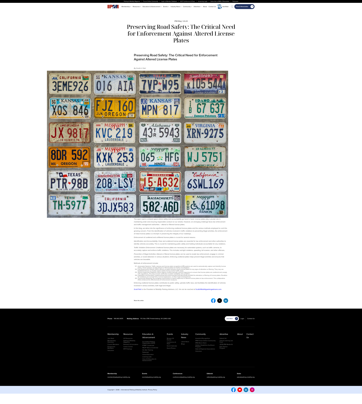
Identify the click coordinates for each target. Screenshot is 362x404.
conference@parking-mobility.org (184, 377)
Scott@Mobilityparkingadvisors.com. (209, 289)
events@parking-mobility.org (151, 377)
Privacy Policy (152, 390)
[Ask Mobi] (219, 6)
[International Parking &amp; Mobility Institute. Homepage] (113, 6)
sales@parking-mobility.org (246, 377)
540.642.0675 (118, 318)
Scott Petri (138, 289)
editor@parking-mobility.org (216, 377)
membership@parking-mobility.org (118, 377)
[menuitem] (126, 6)
